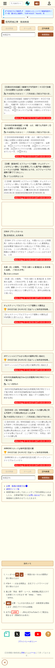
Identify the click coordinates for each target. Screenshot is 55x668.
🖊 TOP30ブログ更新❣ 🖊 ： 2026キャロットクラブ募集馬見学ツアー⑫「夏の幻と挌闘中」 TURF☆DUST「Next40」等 (28, 12)
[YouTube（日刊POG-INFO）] (38, 634)
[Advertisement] (27, 60)
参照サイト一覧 (12, 489)
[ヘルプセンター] (48, 634)
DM (22, 653)
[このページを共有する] (5, 662)
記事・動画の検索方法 (15, 486)
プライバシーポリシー (27, 641)
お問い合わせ (34, 495)
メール (33, 653)
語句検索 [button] (45, 28)
